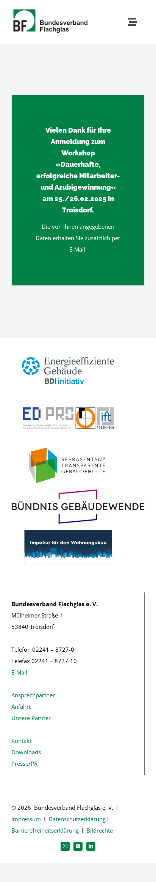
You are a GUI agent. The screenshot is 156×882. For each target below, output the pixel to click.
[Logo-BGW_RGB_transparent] (78, 492)
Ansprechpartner (33, 695)
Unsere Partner (31, 718)
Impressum (26, 819)
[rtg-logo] (68, 444)
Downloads (26, 752)
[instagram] (65, 846)
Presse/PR (24, 763)
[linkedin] (90, 846)
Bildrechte (99, 830)
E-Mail (19, 672)
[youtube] (78, 846)
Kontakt (21, 740)
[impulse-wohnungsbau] (68, 526)
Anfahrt (21, 706)
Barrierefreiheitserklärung (45, 830)
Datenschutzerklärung (77, 819)
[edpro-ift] (68, 397)
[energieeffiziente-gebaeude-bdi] (68, 349)
